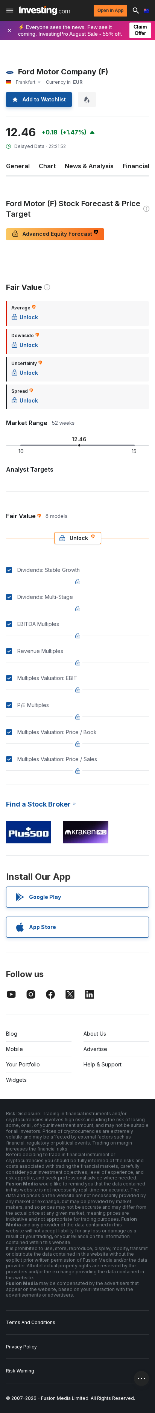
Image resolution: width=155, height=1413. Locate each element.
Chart (47, 166)
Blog (11, 1033)
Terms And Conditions (30, 1322)
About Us (95, 1033)
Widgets (16, 1080)
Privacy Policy (21, 1347)
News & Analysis (89, 166)
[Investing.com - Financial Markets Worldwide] (44, 10)
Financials (138, 166)
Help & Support (103, 1064)
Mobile (14, 1049)
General (18, 166)
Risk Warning (20, 1371)
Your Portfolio (23, 1064)
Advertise (95, 1049)
